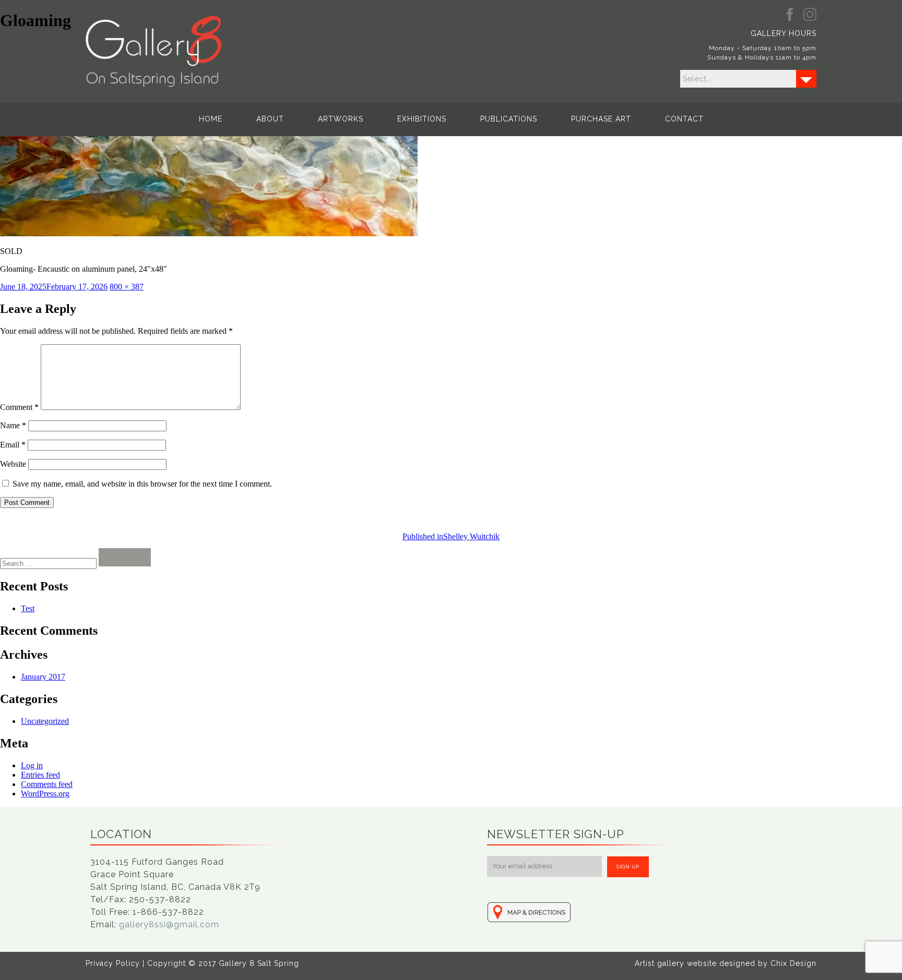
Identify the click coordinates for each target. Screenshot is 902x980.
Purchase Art (601, 119)
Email (13, 444)
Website (13, 463)
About (270, 119)
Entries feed (40, 774)
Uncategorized (45, 721)
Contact (684, 119)
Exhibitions (421, 119)
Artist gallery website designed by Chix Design (725, 963)
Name (13, 425)
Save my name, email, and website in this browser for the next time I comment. (142, 483)
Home (210, 119)
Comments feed (47, 784)
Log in (32, 765)
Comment (19, 407)
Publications (508, 119)
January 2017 (43, 676)
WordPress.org (45, 793)
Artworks (340, 119)
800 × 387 (127, 286)
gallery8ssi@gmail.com (169, 924)
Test (27, 608)
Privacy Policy (113, 963)
